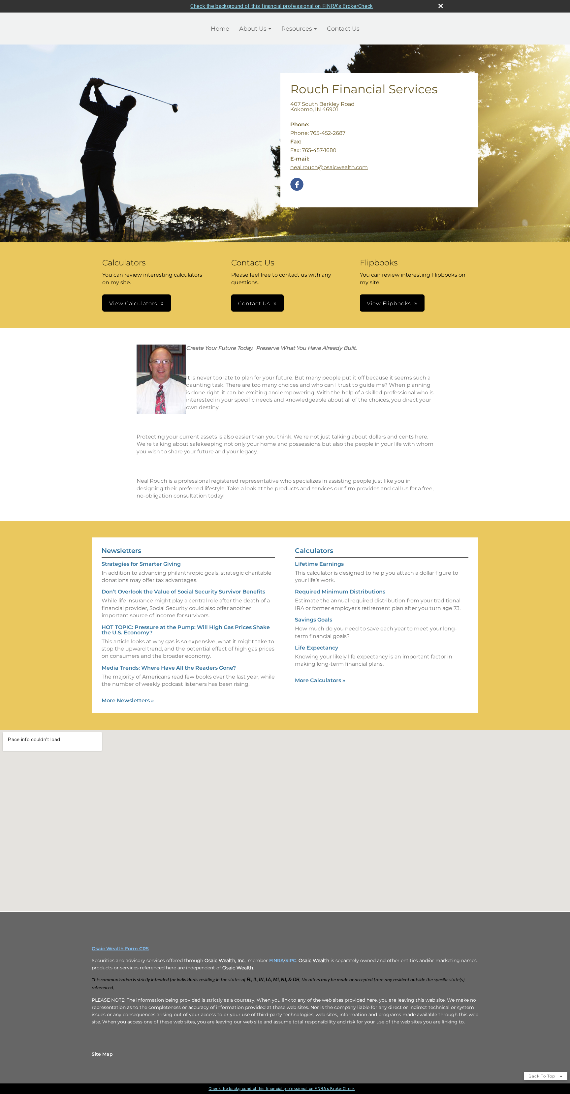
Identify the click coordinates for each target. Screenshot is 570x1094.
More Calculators (320, 680)
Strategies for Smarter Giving (141, 564)
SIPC (290, 960)
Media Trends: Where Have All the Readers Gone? (169, 668)
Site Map (102, 1054)
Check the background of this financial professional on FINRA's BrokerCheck (281, 6)
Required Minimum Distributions (340, 592)
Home (220, 28)
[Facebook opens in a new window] (296, 185)
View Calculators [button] (133, 303)
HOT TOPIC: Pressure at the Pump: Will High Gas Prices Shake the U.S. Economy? (186, 630)
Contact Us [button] (254, 303)
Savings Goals (313, 620)
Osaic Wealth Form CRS (120, 949)
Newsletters (121, 551)
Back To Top (542, 1076)
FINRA (276, 960)
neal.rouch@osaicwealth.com (329, 167)
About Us (253, 28)
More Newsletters (128, 700)
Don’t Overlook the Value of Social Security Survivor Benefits (183, 592)
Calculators (314, 551)
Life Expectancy (316, 648)
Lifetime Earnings (319, 564)
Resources (296, 28)
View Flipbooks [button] (389, 303)
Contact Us (343, 28)
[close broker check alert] (440, 6)
